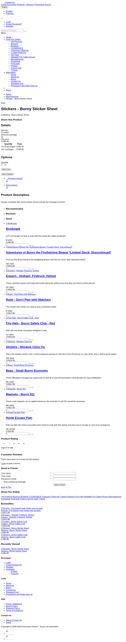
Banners (14, 44)
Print (3, 103)
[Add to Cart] (30, 245)
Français (10, 14)
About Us (15, 77)
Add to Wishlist (7, 174)
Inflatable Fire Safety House (23, 57)
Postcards (15, 64)
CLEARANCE (17, 48)
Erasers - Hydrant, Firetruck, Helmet (16, 517)
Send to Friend (59, 485)
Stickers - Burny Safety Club (13, 537)
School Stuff (16, 68)
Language (10, 569)
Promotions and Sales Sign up (24, 86)
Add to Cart (6, 169)
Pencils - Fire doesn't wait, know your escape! (21, 511)
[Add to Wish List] (33, 245)
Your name (6, 473)
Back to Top (6, 487)
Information (11, 72)
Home (8, 37)
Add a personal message (15, 482)
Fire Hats (15, 55)
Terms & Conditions (14, 611)
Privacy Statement (14, 604)
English (4, 7)
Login (8, 22)
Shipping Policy (13, 608)
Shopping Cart (17, 83)
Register (9, 26)
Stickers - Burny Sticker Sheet (14, 530)
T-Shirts (14, 70)
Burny (13, 79)
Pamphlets (15, 61)
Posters (14, 66)
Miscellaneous (17, 59)
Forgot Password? (14, 24)
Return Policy (12, 606)
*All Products (16, 42)
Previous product (15, 178)
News (8, 90)
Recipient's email (8, 479)
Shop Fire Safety (13, 39)
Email (8, 622)
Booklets (14, 46)
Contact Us (9, 2)
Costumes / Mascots (19, 50)
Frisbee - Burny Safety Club (13, 524)
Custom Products (18, 53)
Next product (12, 185)
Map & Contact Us (14, 620)
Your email (5, 476)
